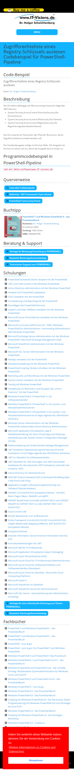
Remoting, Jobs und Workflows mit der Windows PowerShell (38, 375)
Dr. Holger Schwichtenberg (23, 91)
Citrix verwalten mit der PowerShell (26, 296)
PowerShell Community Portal (24, 200)
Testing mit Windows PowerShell (24, 384)
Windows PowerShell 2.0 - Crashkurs (26, 722)
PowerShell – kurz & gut (20, 643)
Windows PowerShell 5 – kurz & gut (26, 686)
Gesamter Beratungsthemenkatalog (27, 257)
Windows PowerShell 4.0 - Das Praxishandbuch (32, 695)
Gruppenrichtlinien (17, 531)
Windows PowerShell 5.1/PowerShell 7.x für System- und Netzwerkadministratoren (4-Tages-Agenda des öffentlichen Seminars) (38, 415)
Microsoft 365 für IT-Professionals (25, 547)
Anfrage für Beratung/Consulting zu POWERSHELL (35, 251)
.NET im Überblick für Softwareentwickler (29, 457)
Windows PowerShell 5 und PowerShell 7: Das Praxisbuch (37, 655)
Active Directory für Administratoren (26, 472)
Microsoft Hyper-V (17, 580)
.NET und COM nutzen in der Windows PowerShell (33, 283)
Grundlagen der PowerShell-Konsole (26, 305)
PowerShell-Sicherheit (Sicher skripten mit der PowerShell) (37, 279)
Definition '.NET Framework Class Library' (30, 194)
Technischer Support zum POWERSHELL (30, 264)
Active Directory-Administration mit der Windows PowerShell (39, 288)
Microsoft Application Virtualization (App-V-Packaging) (35, 552)
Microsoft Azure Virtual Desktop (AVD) (27, 556)
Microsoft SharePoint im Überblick (25, 584)
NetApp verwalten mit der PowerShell (27, 359)
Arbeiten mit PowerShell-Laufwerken (26, 292)
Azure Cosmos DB (17, 511)
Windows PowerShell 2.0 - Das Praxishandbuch (32, 710)
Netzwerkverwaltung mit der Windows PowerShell (33, 363)
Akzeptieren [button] (36, 760)
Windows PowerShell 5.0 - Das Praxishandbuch (32, 691)
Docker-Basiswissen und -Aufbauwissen (28, 515)
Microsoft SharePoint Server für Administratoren (33, 588)
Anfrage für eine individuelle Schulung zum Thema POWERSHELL (34, 605)
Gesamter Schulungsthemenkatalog (27, 613)
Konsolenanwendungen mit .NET (25, 543)
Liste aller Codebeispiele (22, 187)
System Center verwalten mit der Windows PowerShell (36, 380)
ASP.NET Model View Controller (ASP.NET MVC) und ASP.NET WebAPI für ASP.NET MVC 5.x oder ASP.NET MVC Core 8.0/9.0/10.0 (38, 504)
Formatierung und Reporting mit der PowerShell (32, 301)
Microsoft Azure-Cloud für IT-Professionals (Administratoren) (39, 560)
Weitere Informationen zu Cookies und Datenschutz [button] (32, 749)
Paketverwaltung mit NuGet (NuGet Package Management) (38, 445)
